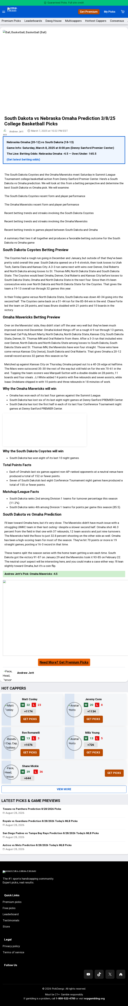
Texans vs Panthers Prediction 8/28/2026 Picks (32, 808)
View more (64, 789)
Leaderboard (11, 914)
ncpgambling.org (94, 998)
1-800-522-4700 (65, 998)
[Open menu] (4, 12)
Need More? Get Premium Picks (64, 662)
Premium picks (12, 902)
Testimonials (11, 920)
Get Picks (30, 719)
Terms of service (13, 952)
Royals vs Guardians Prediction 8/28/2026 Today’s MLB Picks (40, 821)
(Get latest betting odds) (23, 159)
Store (6, 926)
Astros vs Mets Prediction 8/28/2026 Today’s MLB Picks (37, 845)
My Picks (109, 11)
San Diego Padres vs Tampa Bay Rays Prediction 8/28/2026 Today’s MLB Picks (51, 833)
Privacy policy (11, 946)
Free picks (9, 908)
